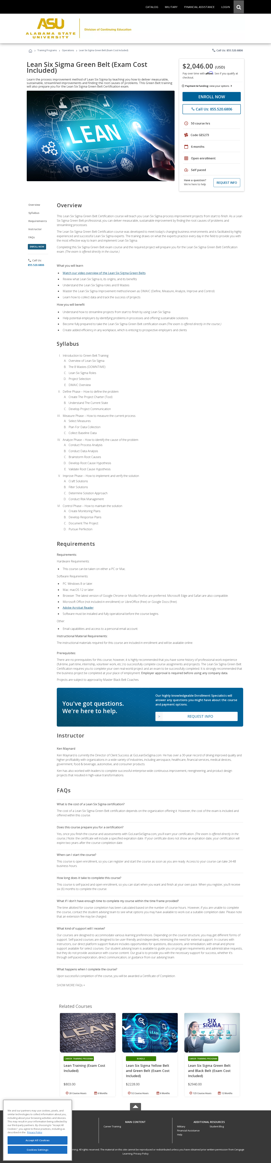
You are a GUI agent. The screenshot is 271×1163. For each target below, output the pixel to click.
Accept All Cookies (38, 1140)
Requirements (37, 221)
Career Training (112, 1126)
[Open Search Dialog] (239, 6)
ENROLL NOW (211, 96)
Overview (34, 204)
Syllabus (33, 213)
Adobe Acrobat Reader (78, 608)
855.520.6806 (36, 265)
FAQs (31, 237)
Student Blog (217, 1126)
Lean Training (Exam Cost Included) (84, 1068)
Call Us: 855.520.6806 (227, 50)
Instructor (35, 229)
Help (179, 1134)
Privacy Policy (141, 1153)
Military (181, 1126)
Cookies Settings (37, 1149)
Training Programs (47, 50)
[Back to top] (135, 1121)
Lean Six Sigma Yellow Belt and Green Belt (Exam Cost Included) (148, 1070)
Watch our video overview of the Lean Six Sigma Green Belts (104, 273)
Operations (68, 50)
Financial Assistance (188, 1130)
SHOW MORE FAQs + (71, 985)
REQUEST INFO (227, 183)
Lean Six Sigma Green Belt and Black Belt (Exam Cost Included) (209, 1070)
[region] (37, 1130)
